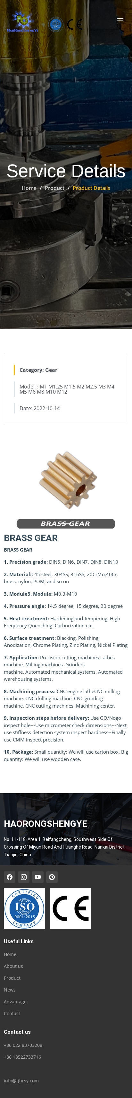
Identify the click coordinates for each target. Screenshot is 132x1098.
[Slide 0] (66, 524)
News (10, 990)
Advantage (15, 1002)
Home (29, 188)
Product (54, 188)
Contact (12, 1013)
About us (13, 966)
